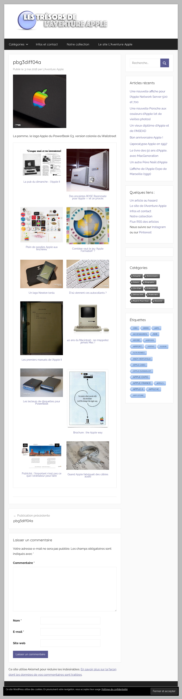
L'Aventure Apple (53, 69)
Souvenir (158, 301)
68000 (146, 328)
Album (163, 346)
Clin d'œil (137, 288)
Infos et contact (47, 44)
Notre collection (78, 44)
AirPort (137, 346)
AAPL (156, 328)
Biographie (149, 282)
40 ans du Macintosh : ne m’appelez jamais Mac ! (88, 341)
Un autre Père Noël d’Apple (148, 162)
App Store (138, 395)
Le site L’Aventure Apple (115, 44)
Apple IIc (154, 389)
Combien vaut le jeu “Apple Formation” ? (87, 249)
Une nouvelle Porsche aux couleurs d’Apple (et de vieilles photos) (148, 114)
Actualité (137, 276)
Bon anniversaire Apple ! (146, 137)
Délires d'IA (138, 295)
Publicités (153, 295)
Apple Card (139, 365)
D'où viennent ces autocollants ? (88, 292)
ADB (155, 334)
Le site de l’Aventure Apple (148, 206)
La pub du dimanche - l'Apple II (41, 181)
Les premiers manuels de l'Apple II (42, 359)
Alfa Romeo (139, 353)
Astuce (136, 282)
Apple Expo (140, 377)
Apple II (138, 389)
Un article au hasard (143, 200)
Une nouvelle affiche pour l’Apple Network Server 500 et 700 (148, 97)
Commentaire (24, 563)
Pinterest (145, 232)
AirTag (151, 346)
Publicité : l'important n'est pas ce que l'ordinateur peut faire (41, 474)
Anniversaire (152, 276)
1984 (135, 328)
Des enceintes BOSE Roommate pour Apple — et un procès (87, 197)
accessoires (140, 334)
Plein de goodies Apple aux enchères (42, 248)
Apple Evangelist (142, 371)
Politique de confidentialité (114, 689)
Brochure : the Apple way (88, 432)
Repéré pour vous (141, 301)
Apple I (160, 383)
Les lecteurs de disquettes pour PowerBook (41, 402)
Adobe (136, 340)
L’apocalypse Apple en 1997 (148, 144)
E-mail (18, 631)
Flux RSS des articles (144, 221)
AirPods (150, 340)
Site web (19, 643)
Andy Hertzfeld (142, 359)
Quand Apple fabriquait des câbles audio (88, 475)
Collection (151, 288)
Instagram (159, 227)
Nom (17, 620)
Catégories (16, 44)
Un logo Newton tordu (42, 292)
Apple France (142, 383)
